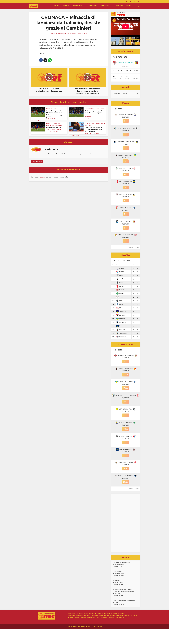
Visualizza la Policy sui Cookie (93, 626)
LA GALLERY (118, 6)
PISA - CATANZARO (125, 221)
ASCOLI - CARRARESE (125, 155)
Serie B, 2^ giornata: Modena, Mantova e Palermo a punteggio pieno (54, 114)
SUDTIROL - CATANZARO (126, 62)
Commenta (57, 119)
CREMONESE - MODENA (125, 114)
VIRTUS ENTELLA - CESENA (126, 128)
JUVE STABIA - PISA (125, 409)
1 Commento (96, 117)
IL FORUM (65, 6)
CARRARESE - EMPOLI (125, 382)
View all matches (134, 247)
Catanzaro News (51, 109)
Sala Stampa (88, 125)
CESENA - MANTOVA (125, 436)
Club (117, 265)
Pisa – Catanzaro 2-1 (54, 127)
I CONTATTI (130, 6)
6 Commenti (62, 34)
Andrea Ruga (37, 121)
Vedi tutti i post (37, 161)
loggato (43, 177)
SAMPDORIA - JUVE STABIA (126, 142)
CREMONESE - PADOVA (125, 462)
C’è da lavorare (117, 571)
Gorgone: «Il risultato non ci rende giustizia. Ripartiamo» (93, 129)
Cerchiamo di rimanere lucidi (121, 562)
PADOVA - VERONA (125, 181)
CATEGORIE (105, 6)
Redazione (72, 34)
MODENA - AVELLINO (125, 423)
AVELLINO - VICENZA (126, 168)
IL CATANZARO (77, 6)
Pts (138, 265)
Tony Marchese (53, 131)
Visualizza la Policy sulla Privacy (76, 626)
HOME (56, 6)
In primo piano (100, 109)
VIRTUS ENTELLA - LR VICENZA (125, 395)
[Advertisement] (125, 523)
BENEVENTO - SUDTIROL (126, 235)
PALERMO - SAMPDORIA (125, 476)
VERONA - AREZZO (125, 449)
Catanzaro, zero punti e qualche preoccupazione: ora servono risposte (95, 113)
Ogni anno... (116, 580)
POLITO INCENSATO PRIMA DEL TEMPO (125, 600)
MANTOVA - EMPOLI (125, 208)
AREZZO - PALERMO (125, 194)
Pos (113, 265)
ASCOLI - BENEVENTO (125, 369)
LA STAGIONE (92, 6)
